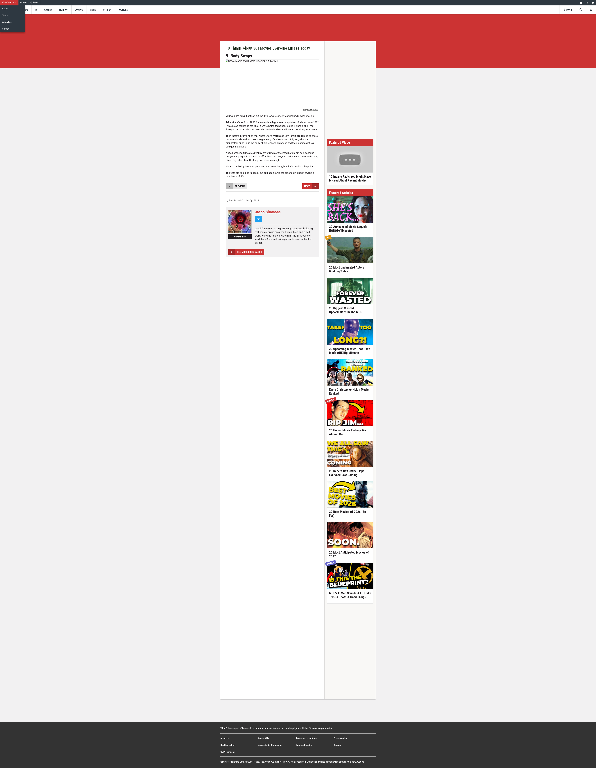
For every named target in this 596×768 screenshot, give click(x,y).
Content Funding (304, 745)
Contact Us (263, 738)
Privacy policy (340, 738)
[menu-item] (25, 9)
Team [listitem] (5, 15)
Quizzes (34, 2)
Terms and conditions (306, 738)
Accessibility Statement (270, 745)
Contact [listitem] (6, 29)
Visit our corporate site (320, 728)
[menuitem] (9, 2)
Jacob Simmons (268, 212)
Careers (337, 745)
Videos (23, 2)
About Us (224, 738)
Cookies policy (227, 745)
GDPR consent (227, 752)
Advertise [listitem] (7, 22)
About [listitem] (5, 8)
